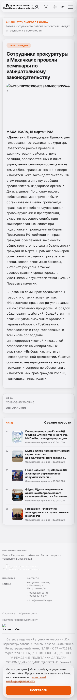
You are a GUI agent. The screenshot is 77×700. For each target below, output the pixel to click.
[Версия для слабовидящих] (54, 7)
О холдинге (8, 613)
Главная (6, 583)
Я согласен (38, 690)
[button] (70, 7)
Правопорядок (19, 45)
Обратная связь (28, 613)
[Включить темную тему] (46, 7)
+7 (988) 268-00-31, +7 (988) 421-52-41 (37, 594)
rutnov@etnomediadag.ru (39, 600)
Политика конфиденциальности (20, 619)
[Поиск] (37, 7)
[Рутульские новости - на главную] (19, 7)
